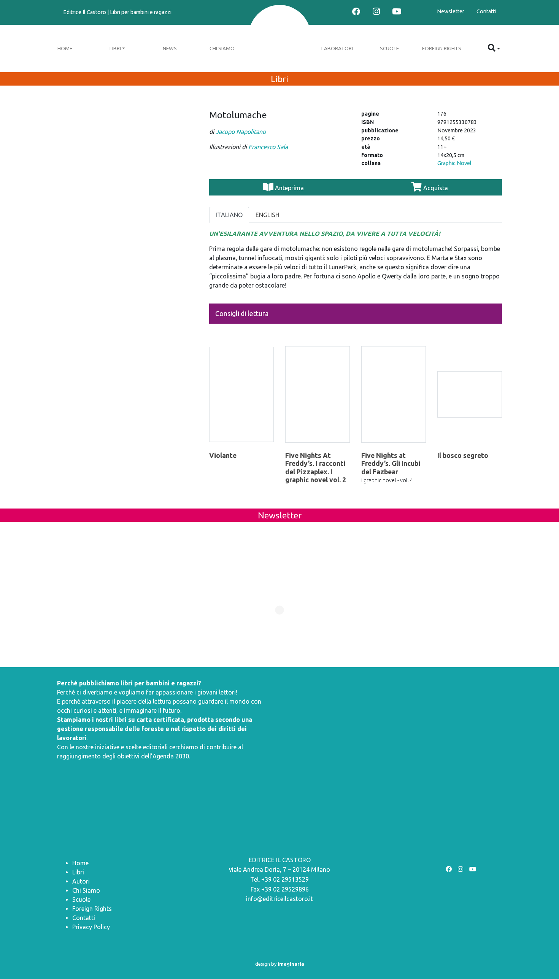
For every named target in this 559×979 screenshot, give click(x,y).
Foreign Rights (441, 48)
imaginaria (291, 963)
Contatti (486, 11)
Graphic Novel (454, 163)
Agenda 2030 (170, 756)
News (170, 48)
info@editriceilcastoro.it (279, 898)
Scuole (389, 48)
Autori (81, 881)
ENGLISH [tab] (268, 214)
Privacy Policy (91, 926)
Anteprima (289, 187)
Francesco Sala (268, 146)
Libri (115, 48)
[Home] (279, 37)
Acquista (435, 187)
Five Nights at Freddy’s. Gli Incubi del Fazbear (390, 463)
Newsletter (450, 11)
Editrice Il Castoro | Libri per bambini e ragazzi (117, 12)
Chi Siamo (222, 48)
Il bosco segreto (462, 455)
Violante (223, 455)
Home (64, 48)
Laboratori (337, 48)
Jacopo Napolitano (241, 131)
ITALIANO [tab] (229, 214)
